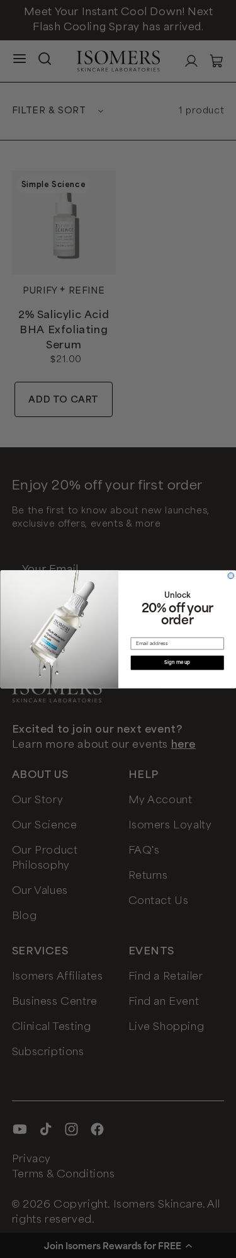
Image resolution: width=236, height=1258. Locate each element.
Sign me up (177, 662)
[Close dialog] (231, 576)
